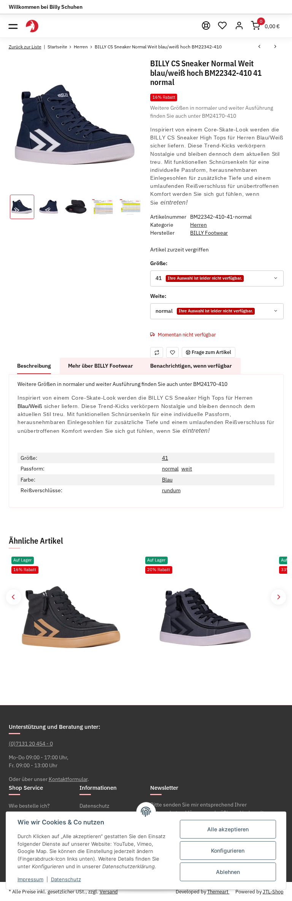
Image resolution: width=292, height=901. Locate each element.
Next (278, 597)
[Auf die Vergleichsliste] (156, 352)
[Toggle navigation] (13, 25)
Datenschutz (66, 879)
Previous (13, 597)
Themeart (218, 891)
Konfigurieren (227, 850)
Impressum (30, 879)
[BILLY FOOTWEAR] (32, 26)
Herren (198, 224)
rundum (171, 490)
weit (186, 468)
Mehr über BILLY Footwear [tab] (100, 365)
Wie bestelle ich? (29, 805)
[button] (239, 25)
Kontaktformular (68, 779)
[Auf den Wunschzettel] (172, 352)
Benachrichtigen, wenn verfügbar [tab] (191, 365)
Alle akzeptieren (228, 829)
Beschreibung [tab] (34, 365)
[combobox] (216, 278)
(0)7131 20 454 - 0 (31, 743)
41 (165, 458)
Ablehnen (228, 872)
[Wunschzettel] (222, 25)
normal (170, 468)
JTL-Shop (273, 891)
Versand (109, 891)
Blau (167, 479)
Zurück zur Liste (25, 47)
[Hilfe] (206, 25)
